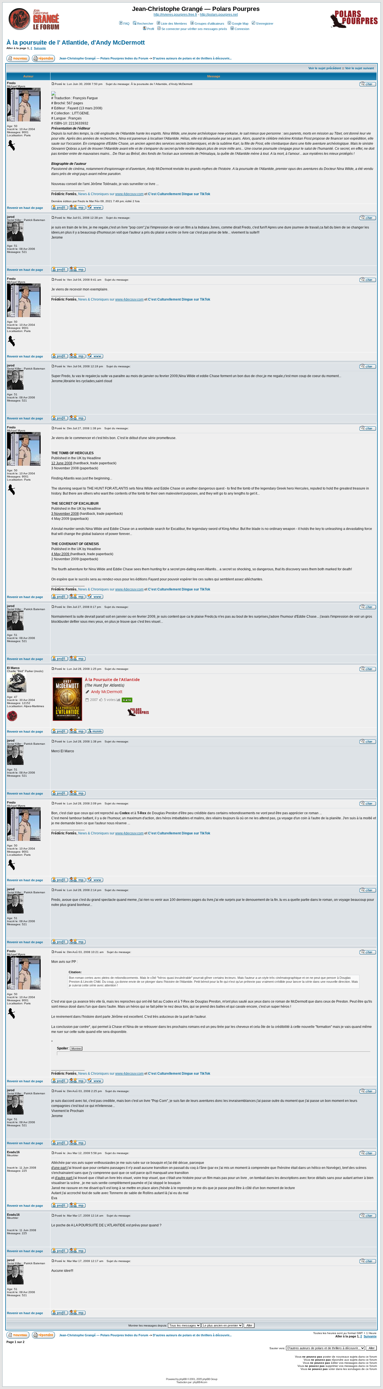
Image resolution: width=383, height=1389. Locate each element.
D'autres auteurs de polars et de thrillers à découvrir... (192, 58)
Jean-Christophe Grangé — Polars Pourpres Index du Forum (103, 58)
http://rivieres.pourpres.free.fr (175, 15)
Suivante (40, 48)
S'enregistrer (264, 23)
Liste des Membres (174, 23)
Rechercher (145, 23)
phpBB (183, 1379)
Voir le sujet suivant (359, 68)
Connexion (242, 29)
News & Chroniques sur (96, 194)
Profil (150, 29)
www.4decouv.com (129, 194)
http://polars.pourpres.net (219, 15)
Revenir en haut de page (25, 207)
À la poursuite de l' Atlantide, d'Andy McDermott (75, 42)
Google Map (240, 23)
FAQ (126, 23)
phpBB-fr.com (200, 1382)
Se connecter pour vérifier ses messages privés (194, 29)
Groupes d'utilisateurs (209, 23)
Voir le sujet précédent (324, 68)
